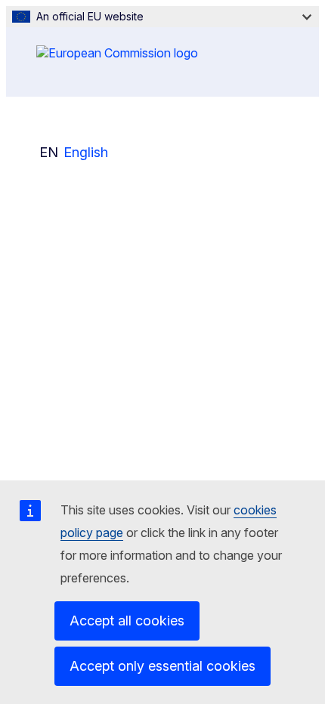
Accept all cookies (127, 620)
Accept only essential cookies (162, 666)
